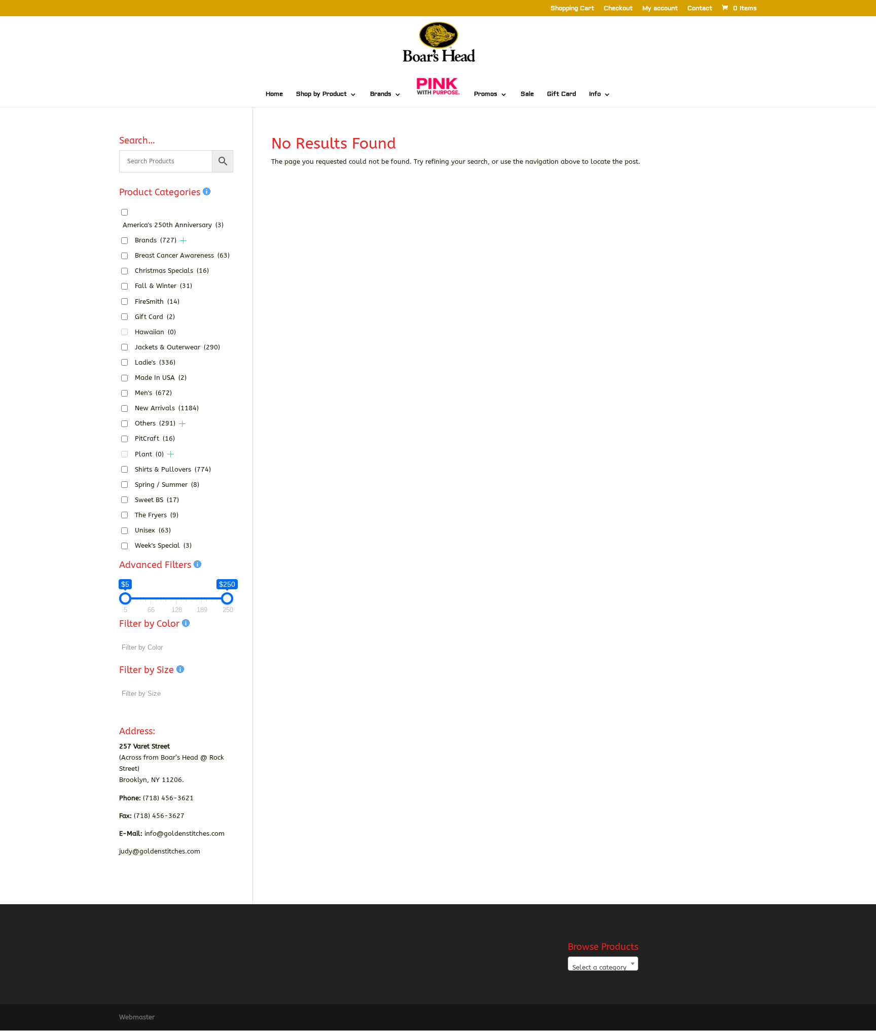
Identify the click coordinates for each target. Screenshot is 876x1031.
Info (595, 94)
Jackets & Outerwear (177, 347)
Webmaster (137, 1017)
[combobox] (603, 963)
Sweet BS (157, 500)
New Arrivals (167, 408)
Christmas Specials (172, 270)
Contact (699, 9)
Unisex (153, 530)
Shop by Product (321, 94)
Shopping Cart (572, 9)
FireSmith (157, 301)
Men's (153, 393)
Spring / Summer (167, 484)
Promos (485, 94)
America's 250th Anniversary (173, 225)
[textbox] (603, 967)
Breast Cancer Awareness (182, 255)
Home (274, 94)
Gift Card (561, 94)
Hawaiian (155, 332)
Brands (380, 94)
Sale (527, 94)
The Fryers (156, 515)
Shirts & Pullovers (173, 469)
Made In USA (161, 377)
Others (155, 423)
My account (660, 9)
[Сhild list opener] (183, 240)
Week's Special (163, 545)
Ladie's (155, 362)
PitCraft (155, 438)
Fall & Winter (163, 286)
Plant (149, 454)
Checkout (618, 9)
